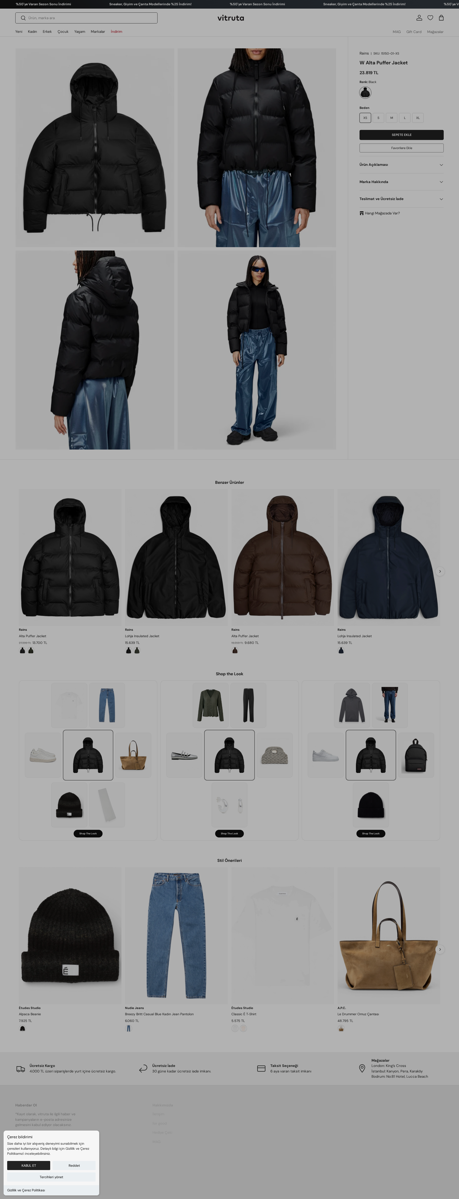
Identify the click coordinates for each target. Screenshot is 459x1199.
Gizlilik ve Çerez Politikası (26, 1190)
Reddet (74, 1165)
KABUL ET (29, 1165)
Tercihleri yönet (51, 1177)
